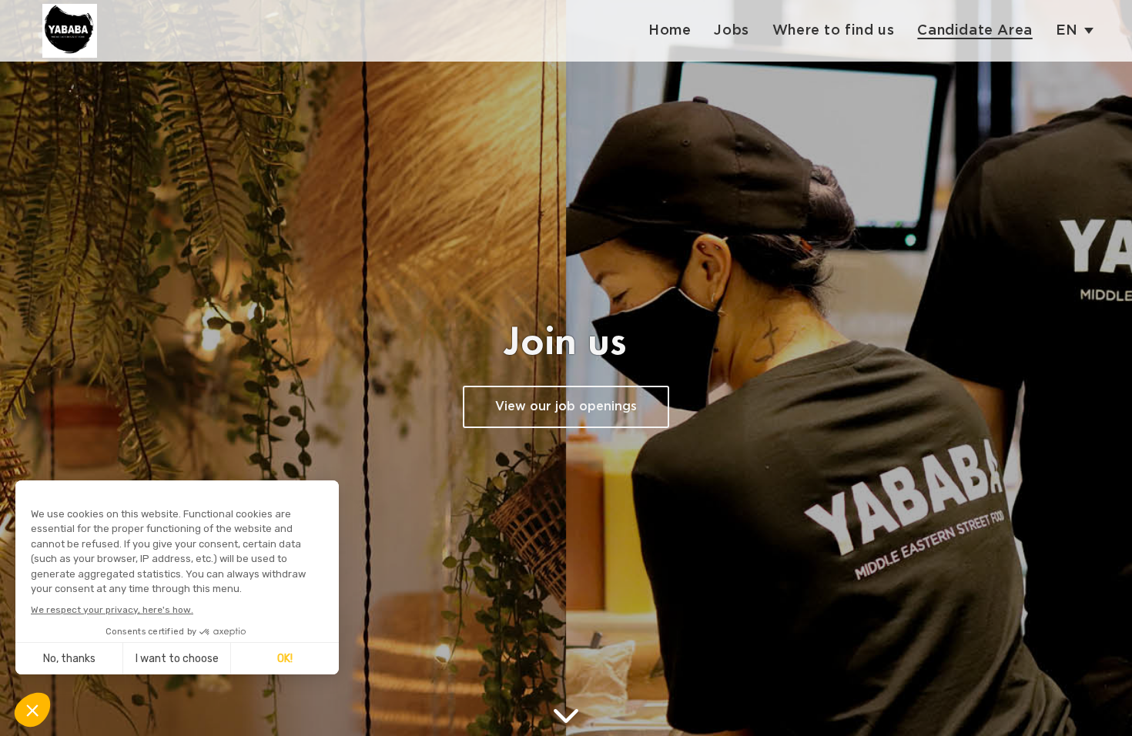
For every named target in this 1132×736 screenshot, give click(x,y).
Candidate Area (974, 31)
